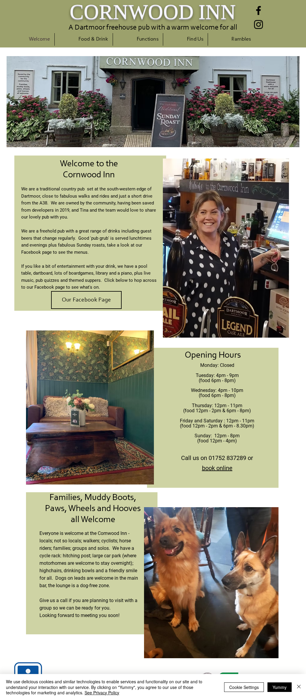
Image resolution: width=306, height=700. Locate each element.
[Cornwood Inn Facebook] (258, 10)
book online (217, 468)
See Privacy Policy (102, 693)
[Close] (298, 687)
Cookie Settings (244, 687)
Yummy (280, 687)
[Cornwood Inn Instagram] (258, 24)
